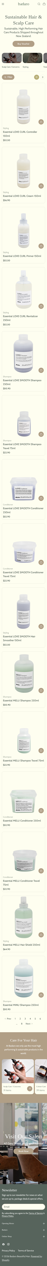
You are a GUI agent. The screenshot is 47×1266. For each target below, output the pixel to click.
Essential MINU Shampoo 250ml (21, 1004)
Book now (23, 1151)
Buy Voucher (23, 43)
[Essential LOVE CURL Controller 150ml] (23, 104)
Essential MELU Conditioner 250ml (22, 820)
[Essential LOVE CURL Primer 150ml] (23, 228)
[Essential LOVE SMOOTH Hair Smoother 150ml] (23, 608)
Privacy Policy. (8, 1216)
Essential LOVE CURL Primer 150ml (22, 256)
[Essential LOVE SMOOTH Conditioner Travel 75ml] (23, 544)
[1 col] (36, 77)
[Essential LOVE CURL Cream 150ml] (23, 168)
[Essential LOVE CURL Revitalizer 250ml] (23, 288)
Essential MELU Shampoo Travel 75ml (23, 760)
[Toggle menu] (2, 3)
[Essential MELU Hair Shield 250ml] (23, 917)
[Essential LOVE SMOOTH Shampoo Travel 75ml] (23, 416)
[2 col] (42, 77)
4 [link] (30, 1018)
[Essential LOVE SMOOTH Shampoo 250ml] (23, 352)
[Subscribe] (42, 1206)
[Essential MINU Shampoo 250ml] (23, 977)
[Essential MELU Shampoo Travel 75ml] (23, 733)
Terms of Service (36, 1213)
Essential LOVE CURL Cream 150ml (22, 195)
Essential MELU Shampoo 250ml (21, 700)
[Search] (38, 3)
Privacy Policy (8, 1250)
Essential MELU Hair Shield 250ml (21, 944)
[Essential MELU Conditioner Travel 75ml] (23, 853)
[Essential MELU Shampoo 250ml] (23, 673)
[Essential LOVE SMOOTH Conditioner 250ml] (23, 480)
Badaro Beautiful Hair (20, 1256)
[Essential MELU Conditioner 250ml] (23, 793)
